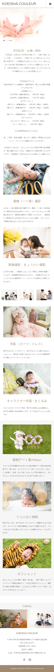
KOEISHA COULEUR (19, 4)
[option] (13, 618)
